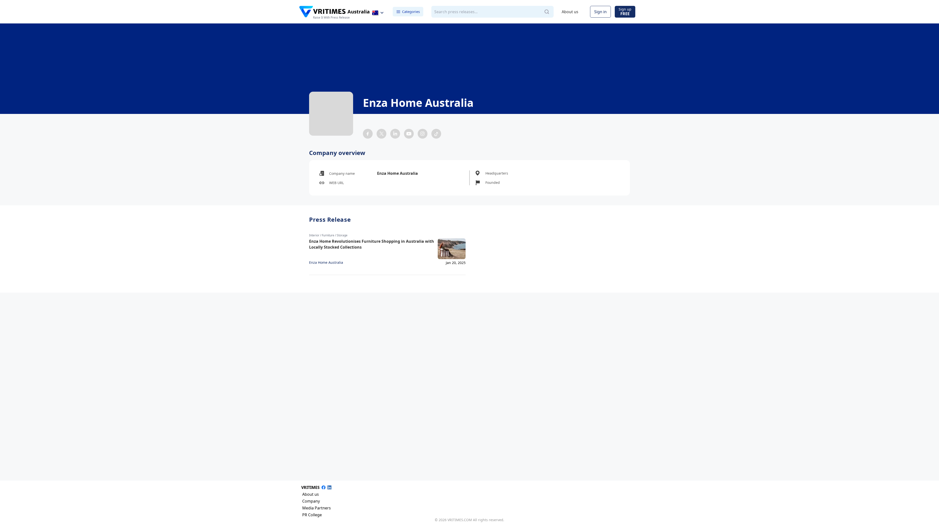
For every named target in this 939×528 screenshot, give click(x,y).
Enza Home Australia (326, 262)
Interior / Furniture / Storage (328, 235)
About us (570, 11)
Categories (411, 11)
